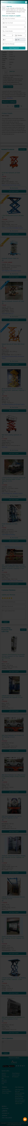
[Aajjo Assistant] (25, 1119)
